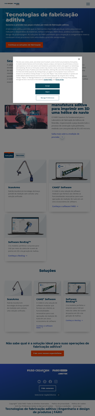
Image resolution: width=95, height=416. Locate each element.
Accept (47, 86)
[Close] (79, 59)
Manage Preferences (47, 98)
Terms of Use (59, 79)
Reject (47, 92)
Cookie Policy (48, 79)
